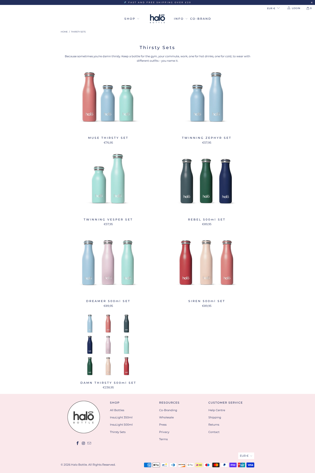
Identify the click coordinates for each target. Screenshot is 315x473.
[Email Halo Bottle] (89, 443)
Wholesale (166, 417)
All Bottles (117, 410)
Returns (213, 424)
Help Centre (216, 410)
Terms (163, 439)
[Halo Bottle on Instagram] (83, 443)
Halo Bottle (79, 464)
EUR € (271, 8)
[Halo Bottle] (157, 19)
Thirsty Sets (118, 432)
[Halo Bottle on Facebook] (77, 443)
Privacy (164, 432)
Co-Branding (168, 410)
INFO (179, 18)
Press (163, 424)
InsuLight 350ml (121, 417)
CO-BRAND (200, 18)
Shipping (214, 417)
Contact (214, 432)
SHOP (130, 18)
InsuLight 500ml (121, 424)
